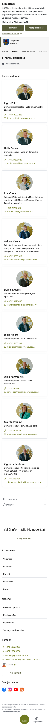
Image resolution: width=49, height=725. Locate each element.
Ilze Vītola (10, 193)
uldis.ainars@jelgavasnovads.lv (21, 347)
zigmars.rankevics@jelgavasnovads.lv (24, 482)
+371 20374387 (14, 478)
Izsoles (6, 589)
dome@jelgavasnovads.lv (16, 655)
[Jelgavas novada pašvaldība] (22, 45)
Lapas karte (8, 622)
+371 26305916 (14, 256)
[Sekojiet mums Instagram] (10, 689)
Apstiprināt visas (36, 27)
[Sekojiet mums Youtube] (16, 689)
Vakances (7, 559)
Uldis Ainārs (11, 334)
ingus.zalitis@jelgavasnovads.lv (21, 118)
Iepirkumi (7, 566)
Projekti (6, 574)
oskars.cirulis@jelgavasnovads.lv (22, 259)
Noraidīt (12, 27)
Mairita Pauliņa (13, 422)
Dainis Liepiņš (12, 289)
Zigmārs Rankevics (15, 464)
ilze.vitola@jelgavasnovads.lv (20, 211)
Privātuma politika (11, 607)
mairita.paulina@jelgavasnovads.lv (22, 434)
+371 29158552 (14, 208)
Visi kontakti (15, 673)
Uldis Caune (11, 148)
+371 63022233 (14, 114)
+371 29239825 (14, 159)
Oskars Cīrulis (12, 241)
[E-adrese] (7, 665)
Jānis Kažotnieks (14, 377)
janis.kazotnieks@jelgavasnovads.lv (23, 392)
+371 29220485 (14, 301)
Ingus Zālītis (11, 103)
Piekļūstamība (9, 615)
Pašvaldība (8, 581)
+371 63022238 (12, 647)
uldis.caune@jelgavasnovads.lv (21, 163)
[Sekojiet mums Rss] (22, 689)
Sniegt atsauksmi (24, 538)
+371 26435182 (14, 343)
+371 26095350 (14, 430)
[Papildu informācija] (15, 665)
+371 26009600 (13, 651)
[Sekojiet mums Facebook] (4, 690)
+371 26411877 (14, 388)
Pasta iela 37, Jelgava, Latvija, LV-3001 (22, 659)
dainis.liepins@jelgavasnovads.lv (21, 304)
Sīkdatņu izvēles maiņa (13, 630)
